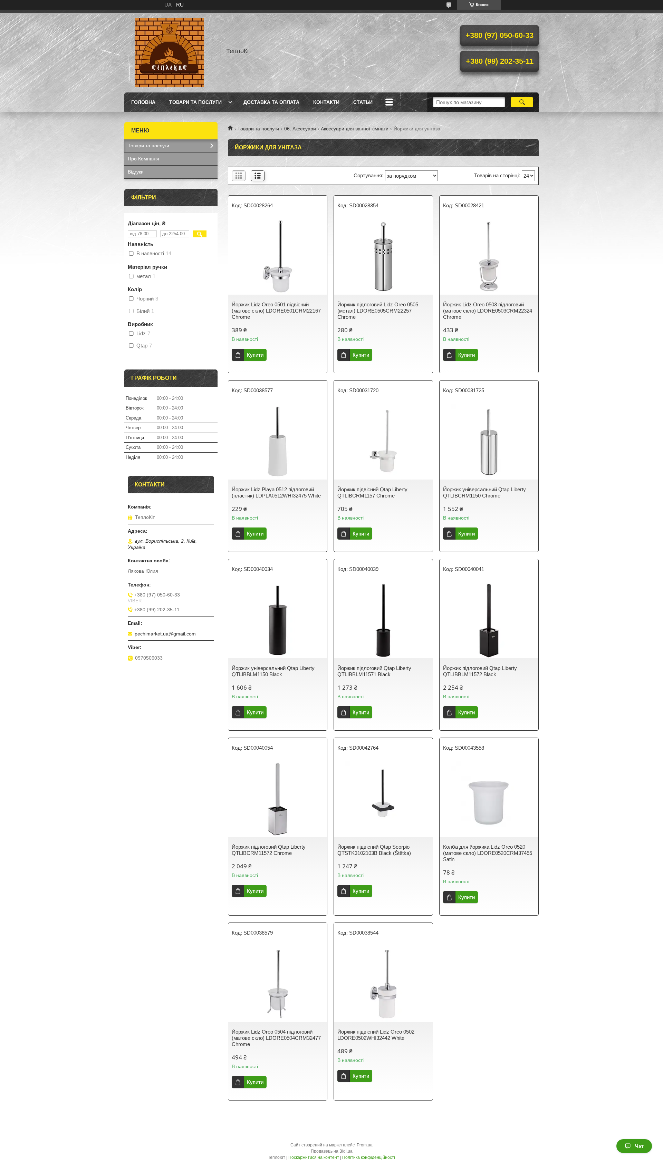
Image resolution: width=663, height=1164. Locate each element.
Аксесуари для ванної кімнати (354, 128)
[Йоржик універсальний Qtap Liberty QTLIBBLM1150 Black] (278, 620)
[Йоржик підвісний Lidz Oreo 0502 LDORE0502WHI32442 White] (383, 984)
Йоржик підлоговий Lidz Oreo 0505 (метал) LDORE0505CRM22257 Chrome (377, 311)
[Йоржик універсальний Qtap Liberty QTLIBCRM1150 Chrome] (489, 442)
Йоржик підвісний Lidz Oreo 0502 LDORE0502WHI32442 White (375, 1035)
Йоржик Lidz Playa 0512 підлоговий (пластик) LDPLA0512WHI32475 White (276, 492)
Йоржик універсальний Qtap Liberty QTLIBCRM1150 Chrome (484, 492)
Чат (639, 1146)
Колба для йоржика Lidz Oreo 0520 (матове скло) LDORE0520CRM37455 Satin (487, 853)
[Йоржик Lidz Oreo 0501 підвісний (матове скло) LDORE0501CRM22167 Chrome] (278, 257)
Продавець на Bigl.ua (332, 1151)
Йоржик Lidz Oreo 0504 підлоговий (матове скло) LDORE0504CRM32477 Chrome (276, 1038)
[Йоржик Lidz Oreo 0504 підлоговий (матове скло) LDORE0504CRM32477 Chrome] (278, 984)
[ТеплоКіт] (169, 51)
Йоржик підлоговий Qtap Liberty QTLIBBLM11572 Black (480, 671)
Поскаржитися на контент (313, 1157)
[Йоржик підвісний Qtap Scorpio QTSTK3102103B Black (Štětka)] (383, 799)
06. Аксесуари (300, 128)
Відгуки (136, 172)
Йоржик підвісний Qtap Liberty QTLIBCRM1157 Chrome (372, 492)
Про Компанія (143, 158)
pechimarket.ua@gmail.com (165, 634)
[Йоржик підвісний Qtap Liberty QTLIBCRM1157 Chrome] (383, 442)
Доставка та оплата (271, 102)
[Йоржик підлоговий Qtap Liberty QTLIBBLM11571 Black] (383, 620)
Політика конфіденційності (368, 1157)
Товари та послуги (195, 102)
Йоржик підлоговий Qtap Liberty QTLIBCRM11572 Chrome (269, 850)
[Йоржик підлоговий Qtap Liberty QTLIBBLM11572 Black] (489, 620)
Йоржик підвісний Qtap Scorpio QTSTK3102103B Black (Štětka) (374, 850)
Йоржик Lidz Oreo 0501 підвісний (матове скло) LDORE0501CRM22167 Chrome (276, 311)
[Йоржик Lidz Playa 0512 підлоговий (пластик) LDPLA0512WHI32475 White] (278, 442)
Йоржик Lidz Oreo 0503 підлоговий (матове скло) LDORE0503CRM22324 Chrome (487, 311)
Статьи (363, 102)
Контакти (326, 102)
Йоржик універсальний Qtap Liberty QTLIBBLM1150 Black (273, 671)
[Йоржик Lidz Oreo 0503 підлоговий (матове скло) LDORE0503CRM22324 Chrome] (489, 257)
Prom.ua (365, 1145)
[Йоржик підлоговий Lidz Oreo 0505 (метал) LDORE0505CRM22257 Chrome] (383, 257)
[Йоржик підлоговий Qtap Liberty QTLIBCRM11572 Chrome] (278, 799)
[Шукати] (522, 102)
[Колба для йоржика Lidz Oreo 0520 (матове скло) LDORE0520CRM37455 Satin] (489, 799)
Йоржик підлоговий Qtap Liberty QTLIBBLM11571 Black (374, 671)
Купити (255, 355)
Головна (143, 102)
